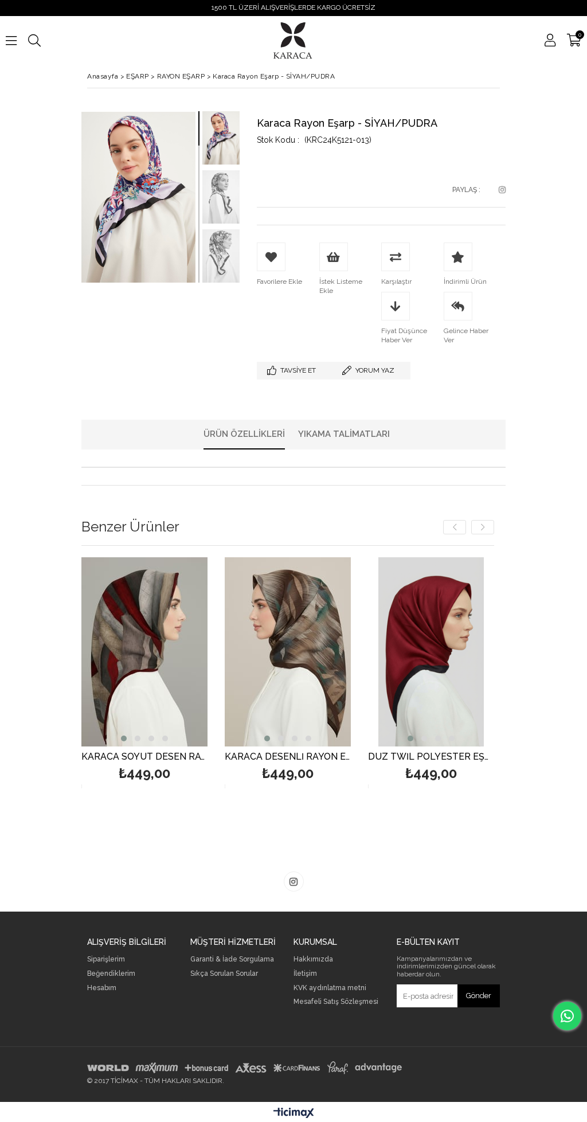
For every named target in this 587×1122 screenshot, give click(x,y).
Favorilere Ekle (145, 673)
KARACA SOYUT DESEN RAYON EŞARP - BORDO (144, 757)
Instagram (502, 190)
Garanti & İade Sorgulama (232, 959)
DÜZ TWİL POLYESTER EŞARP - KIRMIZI (431, 757)
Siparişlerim (106, 959)
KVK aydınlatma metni (330, 988)
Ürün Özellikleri (244, 434)
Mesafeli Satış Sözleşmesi (336, 1002)
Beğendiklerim (111, 974)
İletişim (305, 974)
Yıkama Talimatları (344, 434)
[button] (124, 738)
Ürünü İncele (172, 673)
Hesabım (101, 988)
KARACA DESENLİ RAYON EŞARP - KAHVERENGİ (288, 757)
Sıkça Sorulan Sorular (224, 974)
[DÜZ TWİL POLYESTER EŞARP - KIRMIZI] (431, 651)
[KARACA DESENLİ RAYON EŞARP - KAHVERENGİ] (288, 651)
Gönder (478, 995)
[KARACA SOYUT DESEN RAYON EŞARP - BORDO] (144, 651)
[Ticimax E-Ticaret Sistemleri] (293, 1113)
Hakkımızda (313, 959)
